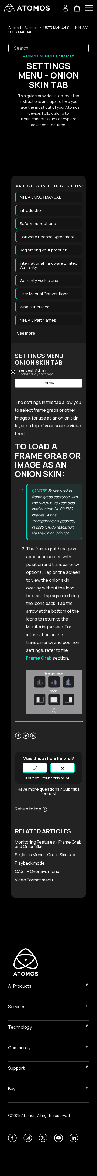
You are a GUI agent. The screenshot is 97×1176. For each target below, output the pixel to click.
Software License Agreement (47, 237)
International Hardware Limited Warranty (48, 265)
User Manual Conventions (44, 293)
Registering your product (43, 250)
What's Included (35, 307)
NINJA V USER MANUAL (40, 197)
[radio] (35, 768)
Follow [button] (48, 383)
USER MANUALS (56, 27)
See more (26, 333)
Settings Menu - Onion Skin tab (45, 855)
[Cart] (77, 8)
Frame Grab (39, 658)
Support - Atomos (22, 27)
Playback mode (30, 863)
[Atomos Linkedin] (74, 1138)
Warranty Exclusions (39, 280)
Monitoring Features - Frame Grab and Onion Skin (48, 844)
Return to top (28, 809)
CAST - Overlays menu (37, 871)
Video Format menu (34, 880)
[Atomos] (27, 8)
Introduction (31, 210)
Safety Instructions (38, 223)
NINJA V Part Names (38, 320)
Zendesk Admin (32, 370)
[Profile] (65, 8)
